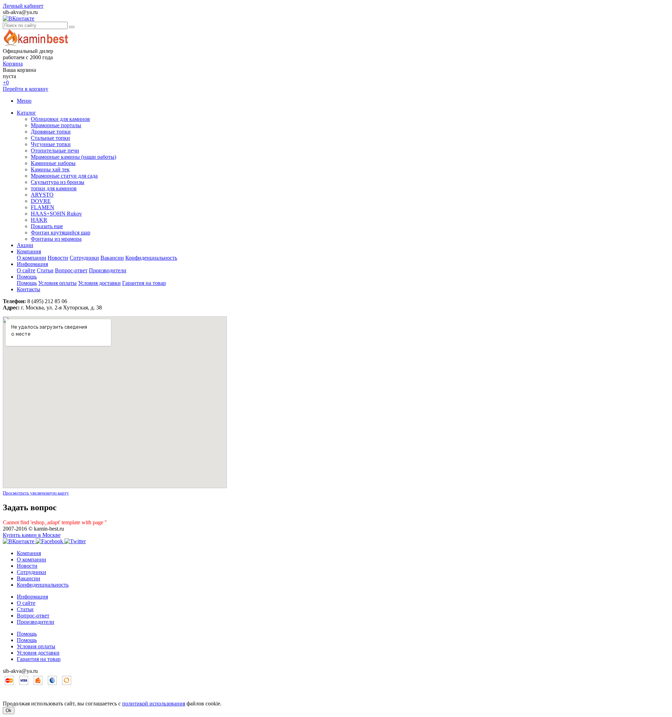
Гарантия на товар (144, 283)
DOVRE (41, 201)
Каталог (26, 113)
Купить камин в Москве (32, 535)
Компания (29, 251)
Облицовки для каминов (60, 119)
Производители (107, 270)
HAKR (39, 220)
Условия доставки (99, 283)
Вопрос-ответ (71, 270)
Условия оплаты (57, 283)
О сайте (26, 270)
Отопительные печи (55, 150)
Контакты (28, 289)
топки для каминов (54, 188)
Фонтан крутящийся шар (60, 232)
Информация (32, 264)
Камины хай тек (50, 169)
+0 (6, 83)
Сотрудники (84, 258)
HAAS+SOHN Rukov (56, 214)
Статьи (45, 270)
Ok (9, 710)
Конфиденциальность (151, 258)
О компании (31, 258)
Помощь (27, 277)
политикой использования (153, 703)
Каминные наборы (53, 163)
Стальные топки (50, 138)
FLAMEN (42, 207)
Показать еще (47, 226)
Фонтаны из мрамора (56, 239)
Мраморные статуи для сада (64, 176)
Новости (58, 258)
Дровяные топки (51, 132)
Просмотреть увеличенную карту (36, 493)
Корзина (13, 64)
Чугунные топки (51, 144)
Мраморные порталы (56, 125)
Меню (24, 101)
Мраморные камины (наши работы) (73, 157)
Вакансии (112, 258)
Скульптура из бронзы (57, 182)
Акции (25, 245)
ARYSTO (42, 195)
